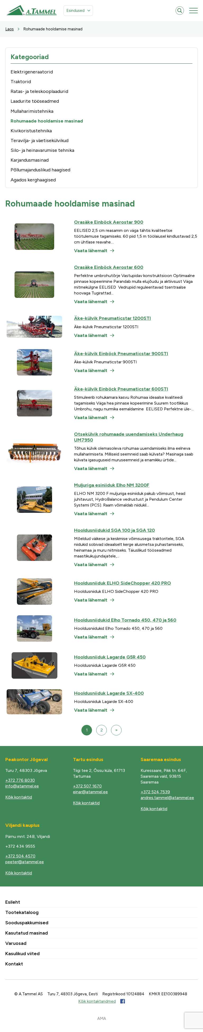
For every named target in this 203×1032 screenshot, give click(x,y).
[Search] (180, 10)
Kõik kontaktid (18, 797)
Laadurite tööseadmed (35, 101)
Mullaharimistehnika (32, 111)
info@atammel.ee (22, 786)
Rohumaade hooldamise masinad (47, 121)
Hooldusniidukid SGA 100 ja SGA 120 (114, 530)
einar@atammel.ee (90, 791)
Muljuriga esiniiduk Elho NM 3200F (111, 485)
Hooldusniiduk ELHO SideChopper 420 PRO (122, 583)
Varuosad (15, 943)
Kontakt (14, 964)
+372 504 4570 (20, 856)
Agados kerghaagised (33, 180)
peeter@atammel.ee (24, 861)
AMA (101, 1018)
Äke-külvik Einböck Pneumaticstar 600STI (121, 389)
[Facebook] (122, 1001)
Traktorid (21, 82)
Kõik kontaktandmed (97, 1001)
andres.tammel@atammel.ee (167, 797)
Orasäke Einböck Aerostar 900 (108, 222)
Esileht (12, 902)
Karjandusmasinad (30, 160)
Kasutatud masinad (26, 933)
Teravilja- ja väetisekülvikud (39, 140)
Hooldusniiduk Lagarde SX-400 (109, 693)
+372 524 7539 (155, 791)
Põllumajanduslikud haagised (40, 170)
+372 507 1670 (87, 786)
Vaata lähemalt (90, 251)
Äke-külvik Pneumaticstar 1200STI (112, 318)
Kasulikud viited (22, 953)
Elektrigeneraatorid (32, 72)
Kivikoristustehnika (31, 131)
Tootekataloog (22, 912)
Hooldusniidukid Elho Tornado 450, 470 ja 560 (125, 620)
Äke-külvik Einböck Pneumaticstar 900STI (121, 353)
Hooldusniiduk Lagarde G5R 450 (110, 657)
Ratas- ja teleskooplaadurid (39, 91)
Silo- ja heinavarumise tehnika (42, 150)
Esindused (75, 10)
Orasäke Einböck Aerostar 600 (108, 267)
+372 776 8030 (20, 780)
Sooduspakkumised (26, 923)
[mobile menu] (193, 10)
